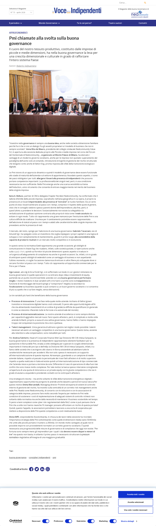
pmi (54, 457)
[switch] (68, 521)
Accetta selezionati (136, 502)
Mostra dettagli (127, 521)
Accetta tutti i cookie (135, 494)
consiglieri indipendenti (39, 457)
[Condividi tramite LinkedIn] (42, 469)
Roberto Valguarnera (26, 65)
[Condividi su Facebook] (31, 469)
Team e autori (115, 23)
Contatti (143, 23)
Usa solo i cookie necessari (135, 510)
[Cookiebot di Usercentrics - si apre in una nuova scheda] (15, 521)
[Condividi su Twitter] (37, 469)
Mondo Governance (48, 23)
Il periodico (14, 23)
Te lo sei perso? (84, 23)
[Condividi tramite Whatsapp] (48, 469)
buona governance (17, 457)
